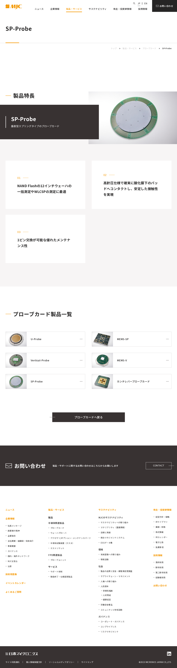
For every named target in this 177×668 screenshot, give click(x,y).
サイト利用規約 (12, 662)
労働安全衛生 (107, 604)
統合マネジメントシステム (112, 537)
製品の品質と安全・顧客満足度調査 (116, 571)
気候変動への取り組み (111, 554)
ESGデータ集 (106, 542)
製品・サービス (129, 48)
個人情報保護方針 (34, 662)
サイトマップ (87, 662)
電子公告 (159, 542)
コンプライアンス (108, 626)
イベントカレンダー (16, 583)
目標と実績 (106, 532)
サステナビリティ (107, 509)
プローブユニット (58, 560)
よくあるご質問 (13, 591)
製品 (50, 517)
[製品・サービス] (74, 9)
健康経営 (107, 599)
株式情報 (159, 532)
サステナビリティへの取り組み (114, 522)
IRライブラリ (161, 521)
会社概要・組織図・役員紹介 (21, 541)
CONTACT (158, 465)
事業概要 (12, 546)
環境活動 (105, 559)
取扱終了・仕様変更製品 (61, 576)
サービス (52, 566)
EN (145, 3)
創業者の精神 (14, 530)
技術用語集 (11, 574)
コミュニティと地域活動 (111, 609)
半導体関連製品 (56, 523)
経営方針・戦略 (162, 516)
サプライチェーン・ (115, 576)
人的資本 (105, 586)
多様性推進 (108, 590)
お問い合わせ (166, 6)
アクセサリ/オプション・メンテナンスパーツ (70, 538)
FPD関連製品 (55, 555)
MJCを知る (13, 561)
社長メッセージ (15, 525)
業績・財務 (161, 527)
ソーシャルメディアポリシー (62, 662)
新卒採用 (159, 567)
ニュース (10, 509)
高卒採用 (159, 562)
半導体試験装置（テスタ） (62, 543)
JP (139, 3)
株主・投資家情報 (162, 509)
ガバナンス (13, 551)
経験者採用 (161, 577)
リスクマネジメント (110, 631)
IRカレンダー (161, 537)
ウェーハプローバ (58, 533)
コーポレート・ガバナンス (112, 621)
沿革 (10, 566)
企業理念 (12, 535)
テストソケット (57, 548)
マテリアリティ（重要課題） (113, 527)
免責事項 (159, 547)
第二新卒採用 (161, 572)
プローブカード (149, 48)
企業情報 (10, 518)
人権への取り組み (109, 581)
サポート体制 (56, 571)
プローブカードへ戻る (88, 417)
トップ (114, 48)
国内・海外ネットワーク (19, 556)
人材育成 (107, 595)
